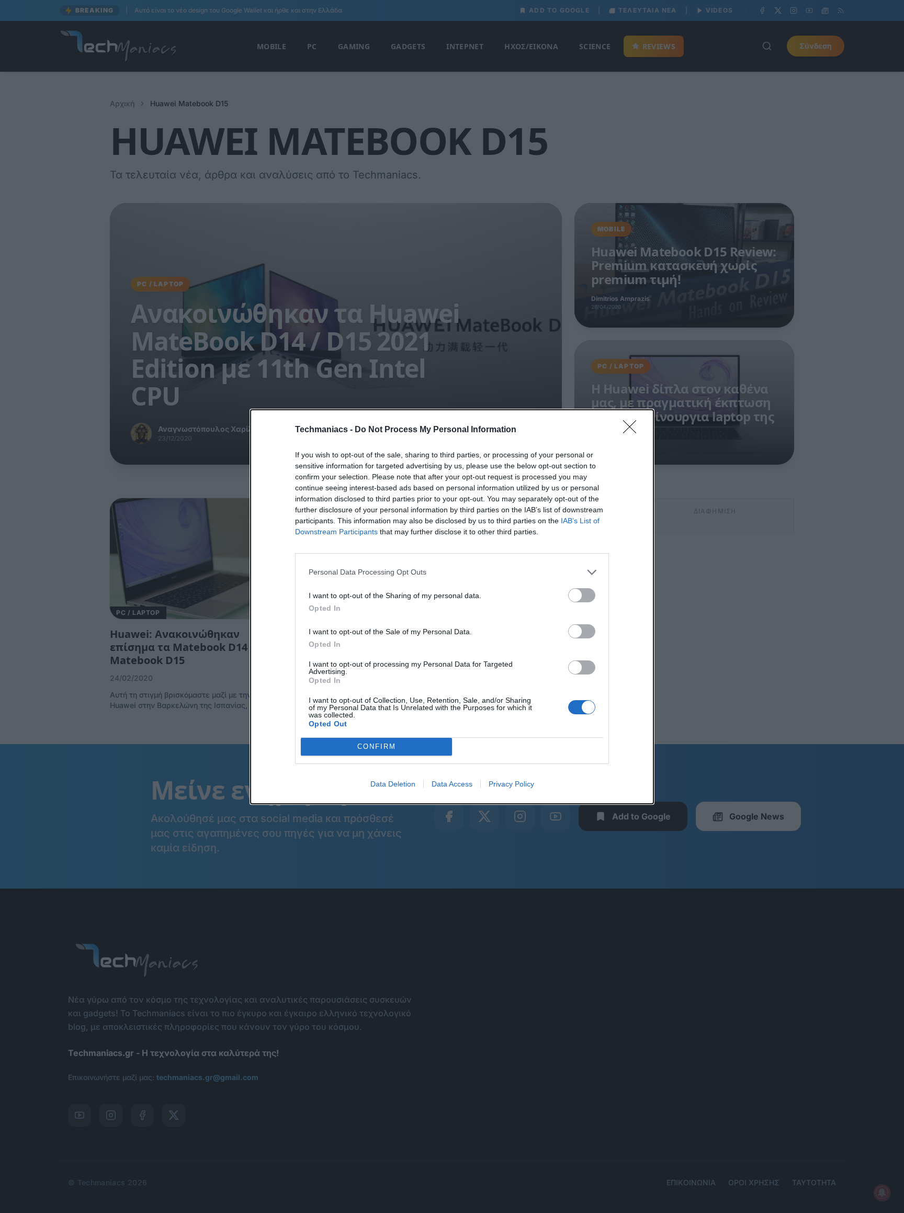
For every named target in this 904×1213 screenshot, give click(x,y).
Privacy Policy (511, 784)
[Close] (633, 430)
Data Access (452, 784)
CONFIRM (376, 746)
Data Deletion (392, 784)
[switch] (581, 595)
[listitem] (452, 572)
